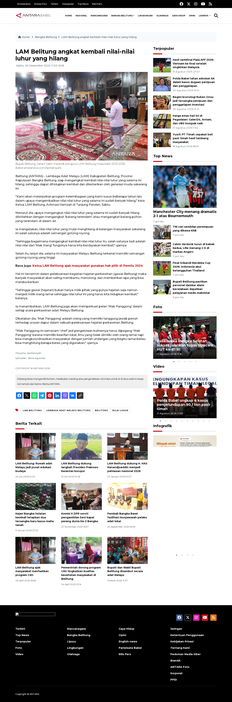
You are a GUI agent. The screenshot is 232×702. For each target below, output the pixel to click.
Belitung (101, 410)
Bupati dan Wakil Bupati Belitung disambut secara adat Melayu (125, 571)
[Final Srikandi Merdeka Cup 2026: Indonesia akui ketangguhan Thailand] (162, 268)
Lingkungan (145, 15)
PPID (173, 679)
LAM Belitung (32, 410)
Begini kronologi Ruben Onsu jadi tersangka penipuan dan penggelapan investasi (193, 100)
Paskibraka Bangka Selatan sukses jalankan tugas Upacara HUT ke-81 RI (185, 345)
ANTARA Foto (179, 667)
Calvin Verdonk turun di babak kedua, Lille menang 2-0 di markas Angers (193, 248)
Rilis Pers (97, 4)
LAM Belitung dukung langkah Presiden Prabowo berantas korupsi (79, 467)
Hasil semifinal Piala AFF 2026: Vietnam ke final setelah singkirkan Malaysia (193, 63)
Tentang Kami (180, 647)
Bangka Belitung (122, 15)
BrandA (175, 660)
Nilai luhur (120, 410)
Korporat (176, 673)
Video (158, 366)
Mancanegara (99, 15)
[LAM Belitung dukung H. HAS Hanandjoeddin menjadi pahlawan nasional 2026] (127, 446)
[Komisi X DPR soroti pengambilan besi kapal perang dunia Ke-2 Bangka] (81, 496)
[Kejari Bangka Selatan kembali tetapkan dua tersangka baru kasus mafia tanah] (35, 496)
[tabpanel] (185, 337)
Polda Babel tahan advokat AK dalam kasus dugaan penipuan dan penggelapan (194, 82)
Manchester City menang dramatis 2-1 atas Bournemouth (185, 213)
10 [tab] (209, 421)
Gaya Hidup (178, 15)
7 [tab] (193, 421)
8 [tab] (198, 421)
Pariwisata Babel (130, 647)
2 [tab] (179, 361)
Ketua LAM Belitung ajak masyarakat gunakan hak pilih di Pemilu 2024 (87, 265)
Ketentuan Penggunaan (187, 635)
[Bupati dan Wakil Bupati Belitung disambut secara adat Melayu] (127, 550)
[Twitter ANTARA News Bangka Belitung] (188, 4)
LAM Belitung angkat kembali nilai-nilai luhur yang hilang (99, 37)
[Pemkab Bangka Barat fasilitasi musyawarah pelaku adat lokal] (127, 496)
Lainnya (204, 15)
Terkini (54, 4)
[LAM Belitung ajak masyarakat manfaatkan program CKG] (35, 550)
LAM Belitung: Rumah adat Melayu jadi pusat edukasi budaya (33, 467)
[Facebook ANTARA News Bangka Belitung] (181, 4)
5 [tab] (196, 361)
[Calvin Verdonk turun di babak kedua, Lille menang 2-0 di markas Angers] (162, 249)
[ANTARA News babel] (33, 15)
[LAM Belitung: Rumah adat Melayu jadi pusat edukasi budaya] (35, 446)
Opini (192, 15)
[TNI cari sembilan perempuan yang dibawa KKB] (162, 232)
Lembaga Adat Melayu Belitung (68, 410)
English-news (128, 641)
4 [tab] (190, 361)
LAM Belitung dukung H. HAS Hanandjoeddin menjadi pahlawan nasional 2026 (127, 467)
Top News (83, 4)
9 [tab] (204, 421)
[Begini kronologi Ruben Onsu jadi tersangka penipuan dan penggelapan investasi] (162, 102)
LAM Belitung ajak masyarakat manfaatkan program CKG (32, 571)
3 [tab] (185, 361)
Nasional (81, 15)
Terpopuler (68, 4)
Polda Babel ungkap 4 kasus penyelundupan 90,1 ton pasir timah (183, 404)
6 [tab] (187, 421)
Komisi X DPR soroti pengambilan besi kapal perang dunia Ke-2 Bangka (79, 517)
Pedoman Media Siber (185, 654)
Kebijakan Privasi (182, 641)
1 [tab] (174, 361)
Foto (157, 307)
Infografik (162, 426)
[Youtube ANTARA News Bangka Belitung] (203, 4)
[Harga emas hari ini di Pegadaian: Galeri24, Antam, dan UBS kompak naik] (162, 121)
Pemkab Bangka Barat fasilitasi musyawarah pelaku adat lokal (127, 517)
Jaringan (176, 628)
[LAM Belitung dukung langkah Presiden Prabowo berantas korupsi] (81, 446)
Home (68, 15)
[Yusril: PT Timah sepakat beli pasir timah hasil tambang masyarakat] (162, 139)
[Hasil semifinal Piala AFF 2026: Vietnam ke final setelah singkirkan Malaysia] (162, 65)
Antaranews (23, 4)
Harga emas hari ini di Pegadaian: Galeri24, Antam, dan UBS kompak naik (192, 119)
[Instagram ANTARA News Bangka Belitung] (195, 4)
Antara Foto (40, 4)
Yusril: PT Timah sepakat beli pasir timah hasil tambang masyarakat (193, 138)
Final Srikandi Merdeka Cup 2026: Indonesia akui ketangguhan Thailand (191, 266)
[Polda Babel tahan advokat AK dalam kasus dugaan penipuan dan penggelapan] (162, 83)
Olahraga (162, 15)
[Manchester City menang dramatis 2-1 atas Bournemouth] (185, 186)
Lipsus (71, 641)
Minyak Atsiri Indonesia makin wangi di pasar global (184, 540)
